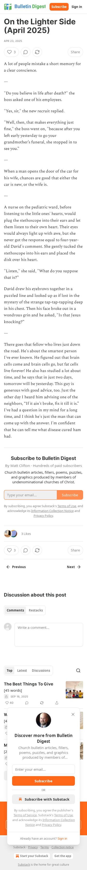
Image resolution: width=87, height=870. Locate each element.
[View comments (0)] (25, 52)
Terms (44, 847)
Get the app (62, 856)
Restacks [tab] (36, 610)
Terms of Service (25, 815)
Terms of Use (63, 815)
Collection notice (62, 847)
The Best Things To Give (28, 684)
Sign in (77, 7)
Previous (19, 567)
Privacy (33, 847)
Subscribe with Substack (47, 799)
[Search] (78, 670)
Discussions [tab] (41, 670)
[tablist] (25, 610)
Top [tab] (9, 670)
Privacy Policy (51, 825)
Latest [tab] (22, 670)
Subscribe (59, 7)
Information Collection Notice (52, 511)
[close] (73, 714)
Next (71, 567)
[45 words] (13, 690)
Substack (24, 865)
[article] (43, 693)
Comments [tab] (15, 610)
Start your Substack (34, 856)
